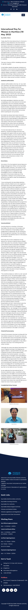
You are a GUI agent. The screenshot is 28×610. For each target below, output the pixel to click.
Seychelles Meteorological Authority (10, 506)
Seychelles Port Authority (8, 504)
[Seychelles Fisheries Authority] (6, 15)
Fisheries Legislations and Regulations (11, 512)
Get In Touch (6, 559)
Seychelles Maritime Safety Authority (11, 499)
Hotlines (4, 577)
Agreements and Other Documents (10, 514)
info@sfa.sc (16, 3)
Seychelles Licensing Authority (9, 501)
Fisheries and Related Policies (9, 509)
